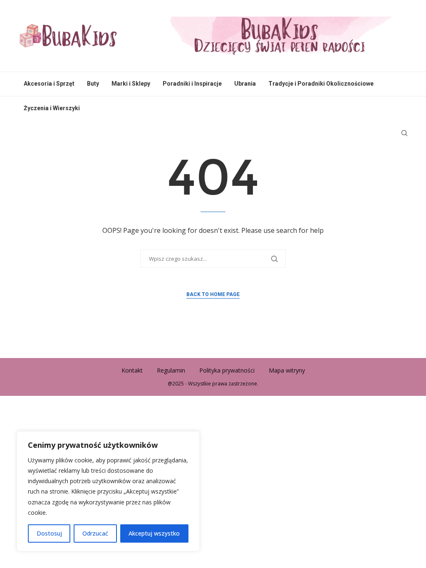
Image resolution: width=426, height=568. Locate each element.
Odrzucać (95, 533)
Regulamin (171, 370)
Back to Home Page (213, 294)
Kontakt (132, 370)
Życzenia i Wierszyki (52, 108)
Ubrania (245, 83)
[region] (108, 491)
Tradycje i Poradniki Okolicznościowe (321, 83)
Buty (93, 83)
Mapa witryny (287, 370)
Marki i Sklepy (130, 83)
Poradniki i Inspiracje (192, 83)
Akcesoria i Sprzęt (49, 83)
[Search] (404, 133)
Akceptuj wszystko (154, 533)
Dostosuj (49, 533)
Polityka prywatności (227, 370)
